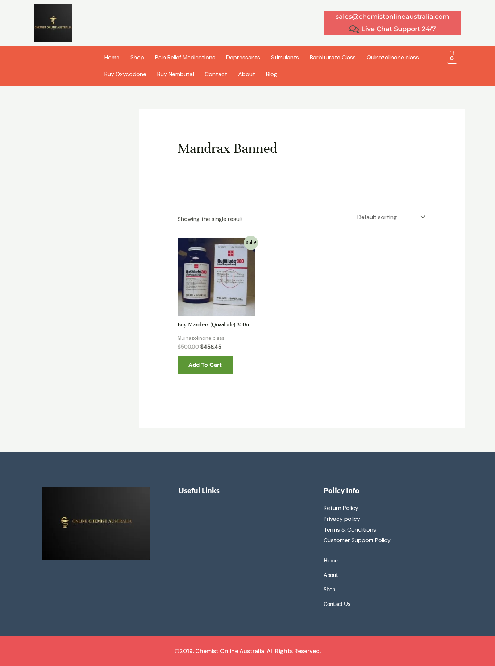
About (246, 74)
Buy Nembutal (175, 74)
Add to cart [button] (205, 365)
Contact (216, 74)
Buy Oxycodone (125, 74)
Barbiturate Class (333, 57)
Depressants (243, 57)
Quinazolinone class (393, 57)
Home (112, 57)
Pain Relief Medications (185, 57)
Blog (271, 74)
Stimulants (285, 57)
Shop (137, 57)
